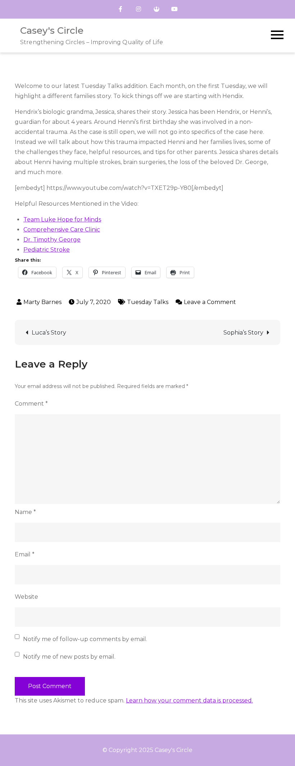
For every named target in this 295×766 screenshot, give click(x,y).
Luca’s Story (49, 332)
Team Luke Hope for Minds (62, 219)
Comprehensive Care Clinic (61, 229)
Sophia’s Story (243, 332)
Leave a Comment (210, 302)
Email (25, 554)
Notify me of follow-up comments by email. (85, 639)
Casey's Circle (51, 30)
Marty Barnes (42, 302)
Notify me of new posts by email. (69, 656)
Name (25, 512)
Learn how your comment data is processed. (189, 700)
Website (26, 596)
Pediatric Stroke (46, 249)
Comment (31, 403)
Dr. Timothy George (52, 239)
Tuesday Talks (147, 302)
